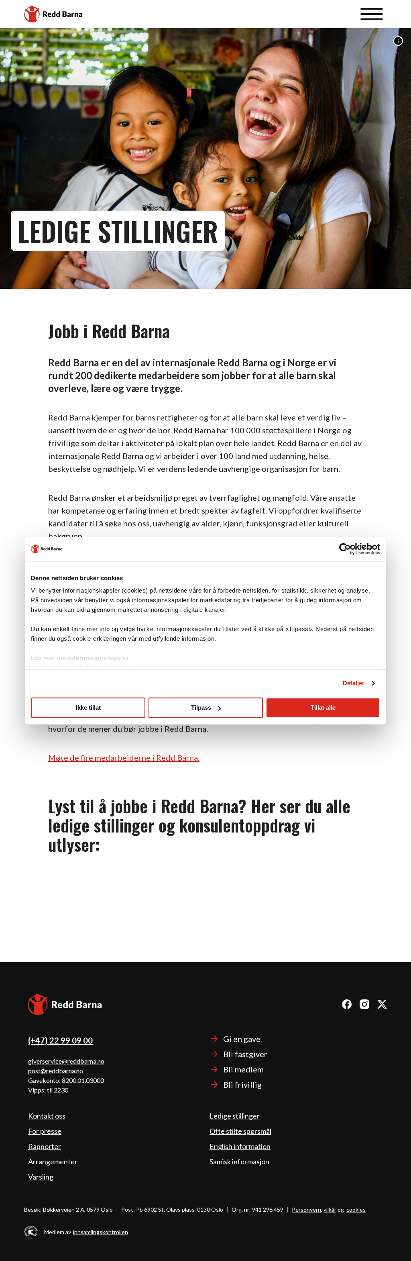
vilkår (330, 1209)
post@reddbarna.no (55, 1070)
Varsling (40, 1176)
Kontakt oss (46, 1115)
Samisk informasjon (239, 1161)
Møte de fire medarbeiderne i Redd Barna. (123, 757)
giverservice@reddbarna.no (66, 1061)
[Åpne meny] (371, 14)
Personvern (306, 1209)
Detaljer (354, 683)
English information (240, 1146)
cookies (356, 1209)
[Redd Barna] (65, 1005)
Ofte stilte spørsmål (240, 1131)
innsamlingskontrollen (100, 1232)
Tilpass (201, 707)
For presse (44, 1131)
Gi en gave (241, 1039)
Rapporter (44, 1146)
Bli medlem (243, 1069)
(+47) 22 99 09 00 (60, 1040)
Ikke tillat (88, 707)
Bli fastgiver (245, 1054)
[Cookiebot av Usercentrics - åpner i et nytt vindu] (345, 549)
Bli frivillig (242, 1084)
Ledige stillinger (235, 1115)
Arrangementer (52, 1161)
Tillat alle (323, 707)
